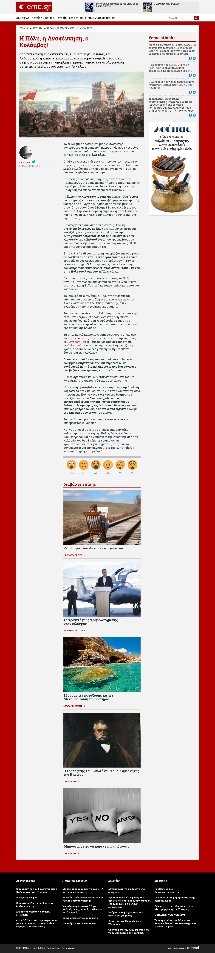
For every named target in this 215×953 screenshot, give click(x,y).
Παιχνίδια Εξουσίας (101, 18)
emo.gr (24, 28)
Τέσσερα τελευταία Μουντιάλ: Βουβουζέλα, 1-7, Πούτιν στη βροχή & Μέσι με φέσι (175, 923)
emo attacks (77, 18)
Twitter (34, 162)
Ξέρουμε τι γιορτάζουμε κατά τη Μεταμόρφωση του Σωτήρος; (173, 908)
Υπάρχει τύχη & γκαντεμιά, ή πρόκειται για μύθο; (125, 914)
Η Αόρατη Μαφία (26, 897)
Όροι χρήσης (53, 948)
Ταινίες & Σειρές (43, 18)
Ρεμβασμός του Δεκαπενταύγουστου (167, 890)
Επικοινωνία (68, 948)
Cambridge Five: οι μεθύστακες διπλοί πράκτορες (35, 904)
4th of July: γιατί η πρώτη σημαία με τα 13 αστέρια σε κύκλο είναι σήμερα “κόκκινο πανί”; (36, 923)
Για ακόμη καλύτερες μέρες (79, 923)
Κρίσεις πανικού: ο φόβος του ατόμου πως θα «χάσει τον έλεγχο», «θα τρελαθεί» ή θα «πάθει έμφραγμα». (129, 902)
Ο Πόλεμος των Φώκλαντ (167, 3)
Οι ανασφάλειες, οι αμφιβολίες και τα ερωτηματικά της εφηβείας (128, 931)
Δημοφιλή (23, 18)
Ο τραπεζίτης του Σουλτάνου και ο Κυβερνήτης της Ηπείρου (36, 890)
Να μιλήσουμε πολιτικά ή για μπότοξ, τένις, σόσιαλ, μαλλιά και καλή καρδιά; (82, 909)
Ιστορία (62, 18)
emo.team (24, 162)
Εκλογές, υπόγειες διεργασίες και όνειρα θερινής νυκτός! (82, 899)
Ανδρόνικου (77, 342)
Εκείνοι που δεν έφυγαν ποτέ (80, 917)
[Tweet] (194, 58)
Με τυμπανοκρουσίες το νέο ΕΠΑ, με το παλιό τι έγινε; (117, 4)
